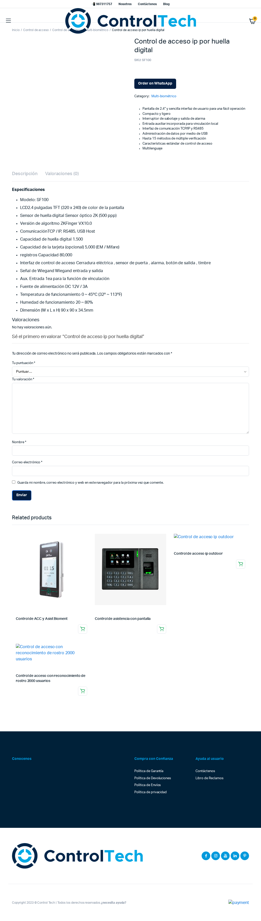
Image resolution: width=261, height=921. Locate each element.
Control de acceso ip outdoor (198, 553)
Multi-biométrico (164, 96)
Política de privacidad (150, 792)
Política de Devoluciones (152, 778)
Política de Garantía (148, 771)
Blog (166, 4)
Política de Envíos (147, 785)
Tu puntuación (23, 363)
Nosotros (125, 4)
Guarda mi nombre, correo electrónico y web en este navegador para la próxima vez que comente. (90, 482)
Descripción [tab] (24, 174)
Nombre (19, 442)
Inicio (16, 30)
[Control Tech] (130, 21)
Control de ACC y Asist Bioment (42, 619)
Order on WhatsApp (155, 83)
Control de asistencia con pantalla (123, 619)
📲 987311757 (102, 4)
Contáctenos (147, 4)
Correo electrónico (27, 462)
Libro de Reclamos (209, 778)
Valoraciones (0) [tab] (62, 174)
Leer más (82, 629)
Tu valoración (23, 379)
